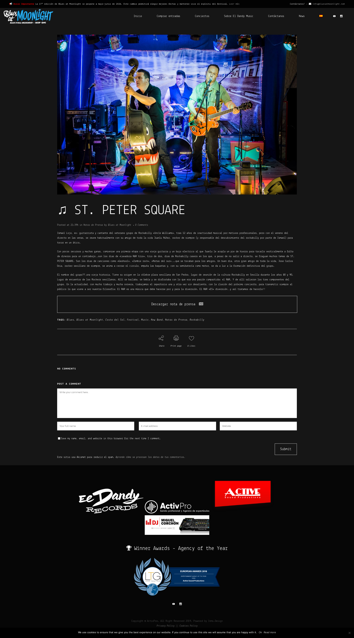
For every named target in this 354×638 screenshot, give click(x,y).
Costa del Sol (115, 320)
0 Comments (141, 225)
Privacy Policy (165, 626)
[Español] (321, 16)
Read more (270, 632)
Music (145, 320)
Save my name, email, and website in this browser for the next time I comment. (111, 438)
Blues (70, 320)
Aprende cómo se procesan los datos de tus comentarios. (150, 457)
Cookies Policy (188, 626)
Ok (260, 632)
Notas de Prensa (93, 225)
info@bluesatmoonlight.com (329, 4)
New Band (157, 320)
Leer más (234, 4)
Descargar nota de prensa (173, 304)
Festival (133, 320)
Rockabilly (197, 320)
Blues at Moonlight (119, 225)
